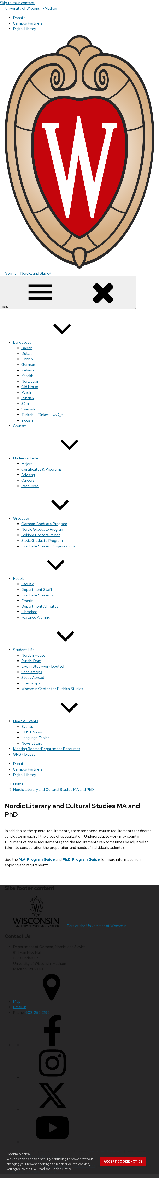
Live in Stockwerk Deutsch (43, 666)
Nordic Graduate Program (42, 529)
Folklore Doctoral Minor (40, 535)
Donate (19, 17)
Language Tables (35, 737)
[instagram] (52, 1077)
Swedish (28, 409)
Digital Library (24, 28)
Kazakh (27, 375)
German (28, 364)
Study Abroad (32, 677)
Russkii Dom (31, 660)
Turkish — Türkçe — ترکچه (42, 414)
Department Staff (36, 589)
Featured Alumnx (35, 617)
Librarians (29, 611)
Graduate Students (37, 595)
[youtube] (52, 1141)
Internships (30, 683)
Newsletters (31, 743)
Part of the (96, 925)
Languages (22, 342)
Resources (30, 486)
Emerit (27, 600)
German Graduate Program (44, 523)
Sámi (25, 403)
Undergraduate (25, 458)
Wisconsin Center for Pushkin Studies (52, 688)
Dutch (26, 353)
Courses (20, 425)
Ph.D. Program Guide (81, 859)
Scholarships (31, 672)
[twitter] (52, 1109)
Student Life (23, 649)
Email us (19, 1007)
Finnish (27, 359)
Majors (26, 463)
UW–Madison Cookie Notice (51, 1169)
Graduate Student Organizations (48, 546)
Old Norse (29, 386)
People (19, 578)
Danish (26, 347)
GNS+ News (31, 732)
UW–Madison (31, 8)
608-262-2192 (37, 1012)
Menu (5, 306)
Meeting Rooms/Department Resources (46, 748)
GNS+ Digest (24, 754)
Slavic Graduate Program (42, 540)
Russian (27, 398)
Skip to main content (17, 2)
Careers (27, 480)
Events (27, 726)
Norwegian (30, 381)
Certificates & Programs (41, 469)
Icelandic (28, 370)
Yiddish (27, 420)
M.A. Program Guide (37, 859)
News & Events (25, 721)
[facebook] (52, 1044)
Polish (26, 392)
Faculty (27, 584)
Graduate (21, 518)
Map (16, 1001)
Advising (28, 474)
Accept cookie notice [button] (123, 1161)
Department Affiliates (39, 606)
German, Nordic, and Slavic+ (28, 273)
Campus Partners (27, 23)
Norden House (33, 655)
